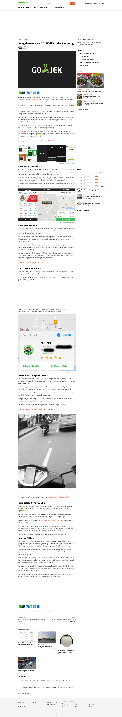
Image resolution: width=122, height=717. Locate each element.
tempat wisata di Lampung (87, 53)
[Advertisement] (61, 23)
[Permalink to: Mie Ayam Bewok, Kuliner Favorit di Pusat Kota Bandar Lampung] (90, 80)
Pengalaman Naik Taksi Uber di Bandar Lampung (26, 671)
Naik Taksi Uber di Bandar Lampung (49, 141)
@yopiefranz (23, 2)
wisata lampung (84, 56)
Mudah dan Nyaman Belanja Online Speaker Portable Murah (64, 620)
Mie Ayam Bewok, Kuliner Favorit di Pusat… (90, 91)
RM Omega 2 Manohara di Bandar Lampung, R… (93, 103)
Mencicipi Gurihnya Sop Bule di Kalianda (92, 97)
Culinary (79, 89)
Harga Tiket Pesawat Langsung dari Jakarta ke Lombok (25, 644)
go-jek (21, 612)
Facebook (66, 704)
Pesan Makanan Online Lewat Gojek (58, 497)
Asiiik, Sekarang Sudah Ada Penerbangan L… (91, 197)
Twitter (78, 704)
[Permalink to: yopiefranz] (20, 47)
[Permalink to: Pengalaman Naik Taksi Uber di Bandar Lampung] (27, 663)
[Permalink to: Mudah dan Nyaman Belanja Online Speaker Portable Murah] (67, 640)
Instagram (93, 704)
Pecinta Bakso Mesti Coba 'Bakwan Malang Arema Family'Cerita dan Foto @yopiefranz (49, 687)
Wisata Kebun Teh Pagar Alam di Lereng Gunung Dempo (31, 620)
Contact (34, 702)
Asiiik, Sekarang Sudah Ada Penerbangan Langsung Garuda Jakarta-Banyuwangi (46, 646)
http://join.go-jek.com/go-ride (53, 520)
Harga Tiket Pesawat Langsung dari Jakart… (88, 190)
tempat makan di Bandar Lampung (89, 62)
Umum (78, 188)
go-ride (27, 612)
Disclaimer (21, 707)
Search (73, 3)
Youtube (66, 707)
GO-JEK (26, 131)
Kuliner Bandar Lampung (86, 59)
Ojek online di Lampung (32, 100)
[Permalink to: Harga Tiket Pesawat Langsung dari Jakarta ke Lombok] (27, 636)
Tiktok (78, 707)
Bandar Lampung (84, 65)
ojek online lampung (47, 612)
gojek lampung (35, 612)
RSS (91, 707)
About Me (21, 702)
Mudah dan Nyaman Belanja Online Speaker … (91, 204)
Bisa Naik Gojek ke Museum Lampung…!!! (33, 263)
